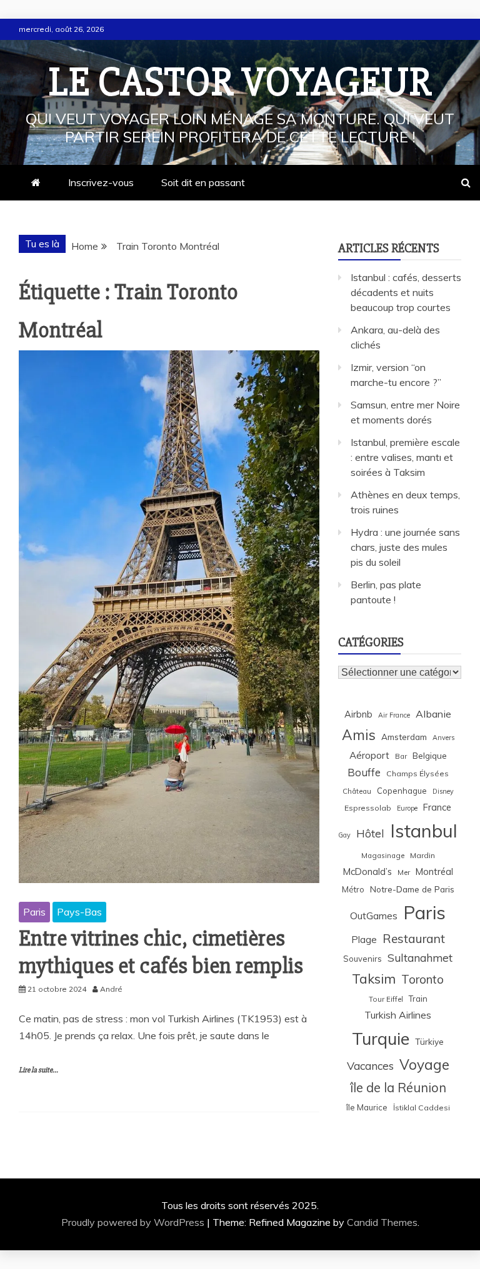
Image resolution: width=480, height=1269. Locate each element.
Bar (401, 756)
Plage (364, 940)
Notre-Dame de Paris (412, 889)
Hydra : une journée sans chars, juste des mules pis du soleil (405, 547)
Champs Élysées (417, 773)
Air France (394, 715)
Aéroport (369, 755)
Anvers (443, 737)
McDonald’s (367, 871)
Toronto (422, 979)
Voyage (424, 1064)
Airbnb (358, 714)
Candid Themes (382, 1222)
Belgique (429, 755)
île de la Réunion (398, 1087)
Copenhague (402, 791)
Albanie (433, 714)
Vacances (370, 1065)
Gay (344, 835)
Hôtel (370, 833)
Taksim (374, 978)
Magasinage (382, 855)
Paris (34, 912)
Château (356, 791)
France (437, 807)
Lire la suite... (38, 1070)
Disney (443, 791)
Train (418, 999)
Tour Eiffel (386, 999)
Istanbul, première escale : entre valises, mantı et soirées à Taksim (405, 457)
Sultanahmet (420, 957)
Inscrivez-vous (101, 182)
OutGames (374, 916)
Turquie (380, 1038)
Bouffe (364, 772)
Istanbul (424, 830)
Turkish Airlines (397, 1015)
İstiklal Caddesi (421, 1107)
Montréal (434, 871)
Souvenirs (362, 959)
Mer (404, 872)
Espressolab (367, 807)
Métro (353, 889)
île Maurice (367, 1107)
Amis (359, 735)
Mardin (422, 855)
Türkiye (429, 1041)
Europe (407, 808)
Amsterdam (404, 736)
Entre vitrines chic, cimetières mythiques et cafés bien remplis (161, 952)
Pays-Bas (79, 912)
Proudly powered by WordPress (134, 1222)
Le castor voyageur (240, 82)
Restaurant (413, 938)
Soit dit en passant (203, 182)
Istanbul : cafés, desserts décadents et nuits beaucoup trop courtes (406, 292)
